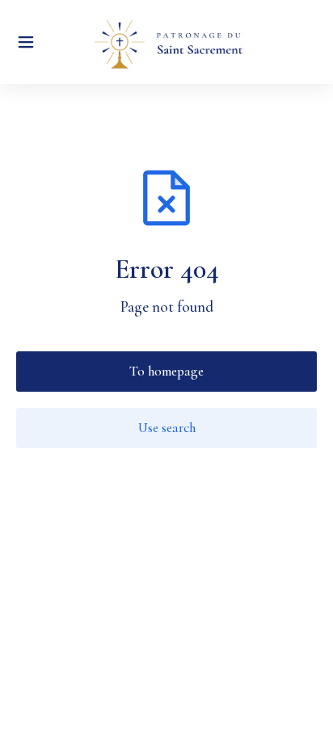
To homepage (166, 371)
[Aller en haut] (301, 707)
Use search (167, 427)
